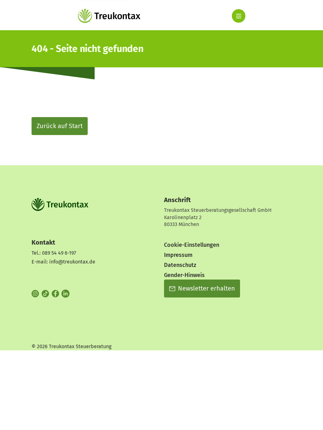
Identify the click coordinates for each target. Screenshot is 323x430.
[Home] (109, 16)
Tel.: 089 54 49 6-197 (54, 253)
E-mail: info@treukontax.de (63, 262)
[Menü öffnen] (238, 16)
